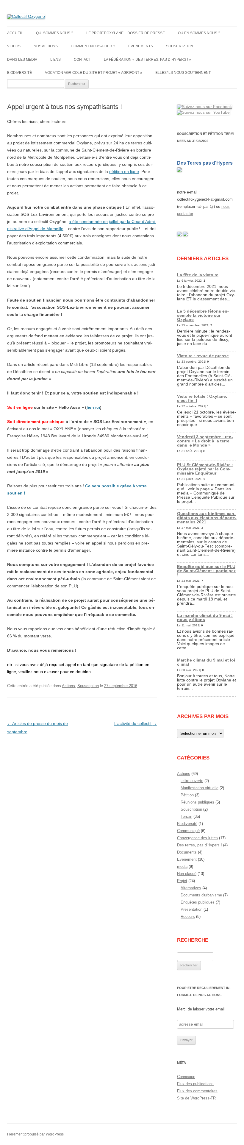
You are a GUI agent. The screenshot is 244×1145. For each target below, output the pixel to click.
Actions (68, 686)
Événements (140, 46)
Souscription (179, 46)
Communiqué (188, 831)
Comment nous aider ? (93, 46)
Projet (182, 881)
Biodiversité (19, 73)
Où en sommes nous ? (199, 33)
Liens (55, 59)
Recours (188, 916)
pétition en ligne (124, 171)
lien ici (93, 407)
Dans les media (22, 59)
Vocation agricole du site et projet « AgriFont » (93, 73)
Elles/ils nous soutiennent (183, 73)
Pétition (187, 795)
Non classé (186, 873)
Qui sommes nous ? (54, 33)
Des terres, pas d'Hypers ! (199, 845)
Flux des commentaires (197, 1091)
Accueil (15, 33)
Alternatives (191, 888)
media (182, 866)
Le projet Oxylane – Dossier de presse (125, 33)
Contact (82, 59)
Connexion (186, 1076)
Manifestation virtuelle (199, 788)
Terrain (186, 816)
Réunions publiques (197, 802)
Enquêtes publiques (198, 902)
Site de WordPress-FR (196, 1098)
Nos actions (46, 46)
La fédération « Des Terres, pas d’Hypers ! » (147, 59)
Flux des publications (195, 1084)
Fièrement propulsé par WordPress (35, 1134)
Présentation (191, 909)
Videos (14, 46)
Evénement (187, 859)
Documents (187, 852)
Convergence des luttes (197, 838)
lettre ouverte (192, 781)
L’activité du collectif (135, 723)
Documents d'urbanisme (201, 895)
